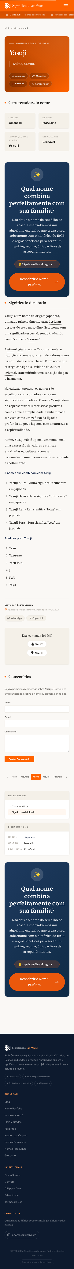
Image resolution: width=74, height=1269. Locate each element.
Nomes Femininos (15, 1142)
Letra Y (16, 28)
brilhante (58, 483)
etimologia (15, 349)
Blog (7, 1102)
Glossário (10, 1155)
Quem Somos (12, 1175)
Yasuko (46, 776)
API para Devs (13, 1188)
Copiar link (37, 618)
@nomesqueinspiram (24, 1235)
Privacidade (12, 1195)
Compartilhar (42, 83)
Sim (39, 644)
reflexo (36, 418)
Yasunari (57, 776)
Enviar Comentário (19, 759)
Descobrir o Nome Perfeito (39, 282)
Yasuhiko (24, 776)
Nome (7, 702)
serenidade (60, 457)
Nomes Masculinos (15, 1148)
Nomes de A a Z (14, 1115)
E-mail (8, 717)
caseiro (33, 339)
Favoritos (10, 1128)
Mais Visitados (13, 1122)
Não (39, 652)
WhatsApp (16, 618)
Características (20, 806)
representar (18, 406)
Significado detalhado (23, 812)
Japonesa (20, 75)
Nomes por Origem (16, 1135)
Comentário (11, 731)
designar (55, 321)
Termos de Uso (13, 1202)
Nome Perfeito (13, 1108)
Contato (9, 1181)
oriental (10, 373)
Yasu (14, 776)
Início (7, 28)
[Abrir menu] (65, 6)
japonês (36, 423)
